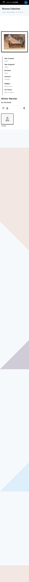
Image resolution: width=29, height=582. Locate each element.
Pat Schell (7, 102)
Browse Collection (11, 12)
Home (4, 12)
